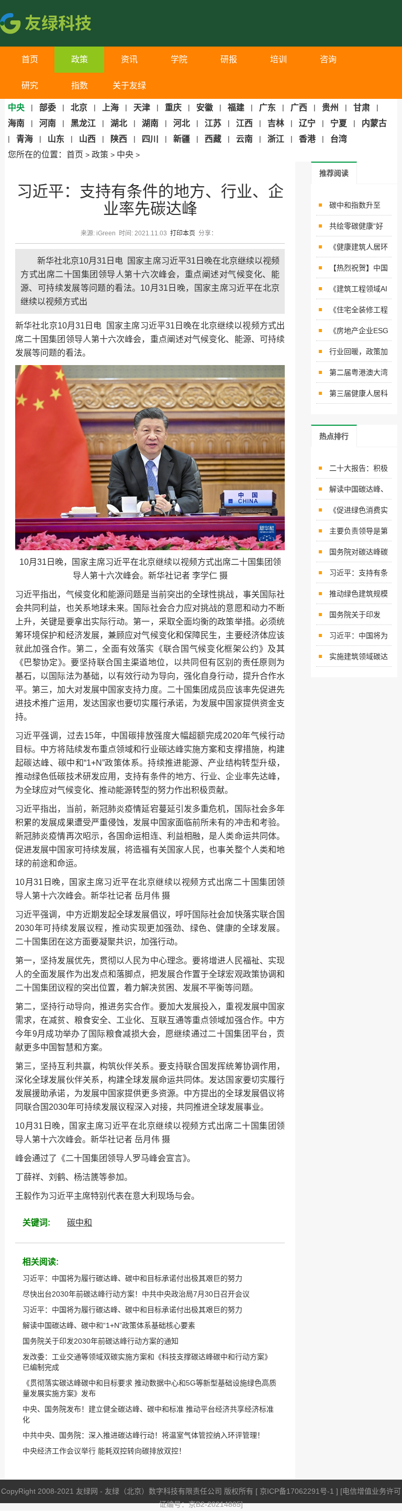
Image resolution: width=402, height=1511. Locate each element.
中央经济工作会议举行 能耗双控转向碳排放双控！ (104, 1451)
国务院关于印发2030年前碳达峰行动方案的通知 (100, 1341)
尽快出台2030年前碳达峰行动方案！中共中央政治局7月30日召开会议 (136, 1294)
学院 (179, 59)
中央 (125, 154)
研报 (228, 59)
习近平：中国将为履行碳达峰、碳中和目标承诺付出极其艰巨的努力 (132, 1278)
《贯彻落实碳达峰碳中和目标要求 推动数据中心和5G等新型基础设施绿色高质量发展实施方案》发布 (149, 1388)
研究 (29, 85)
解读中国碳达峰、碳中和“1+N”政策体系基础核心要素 (109, 1325)
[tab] (334, 173)
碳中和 (79, 1222)
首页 (29, 59)
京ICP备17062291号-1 (298, 1491)
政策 (79, 59)
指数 (79, 85)
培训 (278, 59)
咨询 (328, 59)
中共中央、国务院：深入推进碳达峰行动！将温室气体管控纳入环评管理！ (143, 1435)
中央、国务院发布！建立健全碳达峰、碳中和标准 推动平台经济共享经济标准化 (148, 1414)
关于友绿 (129, 85)
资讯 (129, 59)
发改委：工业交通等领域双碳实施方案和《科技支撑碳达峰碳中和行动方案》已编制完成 (147, 1362)
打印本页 (182, 233)
